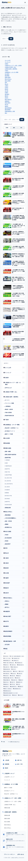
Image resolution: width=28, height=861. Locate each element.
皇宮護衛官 (7, 489)
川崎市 (6, 85)
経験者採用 (13, 686)
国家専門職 (14, 457)
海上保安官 (7, 486)
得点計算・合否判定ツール (14, 428)
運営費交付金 (14, 527)
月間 (21, 127)
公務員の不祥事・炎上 (10, 67)
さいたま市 (7, 60)
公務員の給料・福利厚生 (11, 68)
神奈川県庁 (7, 102)
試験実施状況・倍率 (10, 111)
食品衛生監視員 (8, 504)
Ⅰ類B (6, 656)
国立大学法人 (8, 79)
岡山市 (6, 84)
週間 (14, 127)
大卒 (21, 671)
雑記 (6, 113)
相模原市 (7, 101)
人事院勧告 (14, 406)
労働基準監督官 (8, 465)
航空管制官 (7, 498)
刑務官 (6, 463)
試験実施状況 (17, 688)
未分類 (6, 91)
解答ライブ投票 (14, 434)
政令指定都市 (14, 537)
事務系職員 (14, 515)
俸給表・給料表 (14, 409)
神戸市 (6, 104)
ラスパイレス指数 (14, 403)
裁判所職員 (7, 109)
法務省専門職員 (8, 474)
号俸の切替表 (14, 412)
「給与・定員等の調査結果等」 (17, 656)
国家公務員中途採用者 (14, 454)
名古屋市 (7, 74)
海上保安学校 (8, 480)
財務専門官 (7, 501)
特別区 (14, 541)
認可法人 (14, 607)
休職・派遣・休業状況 (9, 662)
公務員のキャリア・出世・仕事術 (13, 65)
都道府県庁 (14, 544)
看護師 (14, 524)
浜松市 (6, 97)
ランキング (7, 62)
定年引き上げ (14, 387)
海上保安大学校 (8, 477)
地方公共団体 (8, 671)
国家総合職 (14, 507)
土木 (14, 669)
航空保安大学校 (8, 495)
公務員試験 (19, 662)
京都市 (6, 63)
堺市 (6, 82)
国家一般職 (14, 451)
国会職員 (7, 75)
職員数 (21, 686)
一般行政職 (16, 658)
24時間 (7, 127)
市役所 (14, 534)
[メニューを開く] (25, 2)
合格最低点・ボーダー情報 (11, 72)
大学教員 (7, 673)
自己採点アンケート (14, 431)
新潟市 (6, 89)
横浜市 (6, 96)
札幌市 (6, 92)
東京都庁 (7, 94)
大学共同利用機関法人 (14, 518)
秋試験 (6, 686)
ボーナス (14, 400)
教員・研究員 (14, 521)
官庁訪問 (14, 644)
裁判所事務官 (8, 108)
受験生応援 (21, 664)
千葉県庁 (13, 664)
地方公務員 (7, 80)
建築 (19, 675)
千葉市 (6, 70)
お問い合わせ (20, 854)
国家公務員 (7, 77)
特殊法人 (14, 601)
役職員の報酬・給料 (9, 677)
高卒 (21, 695)
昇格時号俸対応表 (14, 415)
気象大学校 (7, 471)
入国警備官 (7, 460)
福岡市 (6, 106)
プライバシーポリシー (9, 854)
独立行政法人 (8, 99)
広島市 (6, 87)
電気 (15, 695)
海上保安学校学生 (9, 483)
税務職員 (7, 492)
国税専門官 (7, 468)
